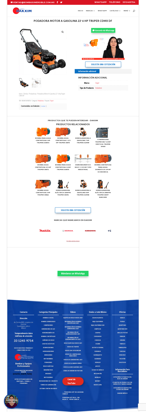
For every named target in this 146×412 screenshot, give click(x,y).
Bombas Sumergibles (48, 321)
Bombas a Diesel (48, 318)
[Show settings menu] (109, 58)
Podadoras (32, 93)
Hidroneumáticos (48, 333)
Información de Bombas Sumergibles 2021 (73, 328)
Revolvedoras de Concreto (48, 381)
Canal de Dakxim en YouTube (73, 371)
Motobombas (48, 359)
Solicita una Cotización (103, 64)
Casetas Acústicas (48, 344)
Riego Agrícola (48, 366)
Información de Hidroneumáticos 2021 (73, 338)
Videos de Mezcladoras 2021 (73, 367)
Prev (37, 231)
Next (108, 231)
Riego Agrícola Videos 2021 (73, 343)
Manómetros (48, 370)
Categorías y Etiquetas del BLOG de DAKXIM (122, 378)
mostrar (43, 106)
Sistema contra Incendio (48, 388)
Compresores (48, 325)
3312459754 (129, 2)
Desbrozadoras (48, 347)
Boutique (20, 381)
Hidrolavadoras (48, 351)
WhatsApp (102, 11)
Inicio (80, 11)
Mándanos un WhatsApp (73, 273)
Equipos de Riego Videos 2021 (73, 318)
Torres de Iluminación (48, 385)
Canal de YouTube (71, 381)
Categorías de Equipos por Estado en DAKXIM (122, 389)
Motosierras (48, 377)
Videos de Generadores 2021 (73, 360)
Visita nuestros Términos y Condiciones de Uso (23, 349)
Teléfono (114, 2)
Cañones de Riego (48, 340)
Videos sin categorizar (73, 350)
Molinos (48, 374)
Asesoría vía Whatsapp (104, 30)
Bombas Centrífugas (48, 336)
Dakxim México (122, 393)
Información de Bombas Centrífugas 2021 (73, 322)
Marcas (89, 11)
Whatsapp (100, 2)
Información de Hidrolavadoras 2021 (73, 333)
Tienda (26, 93)
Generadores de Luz (48, 329)
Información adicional (87, 71)
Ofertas (122, 312)
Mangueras (48, 355)
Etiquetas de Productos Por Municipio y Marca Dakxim (122, 383)
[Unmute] (105, 58)
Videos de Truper (73, 347)
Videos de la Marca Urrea (73, 363)
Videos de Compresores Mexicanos (73, 355)
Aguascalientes (97, 318)
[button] (63, 32)
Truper (52, 101)
